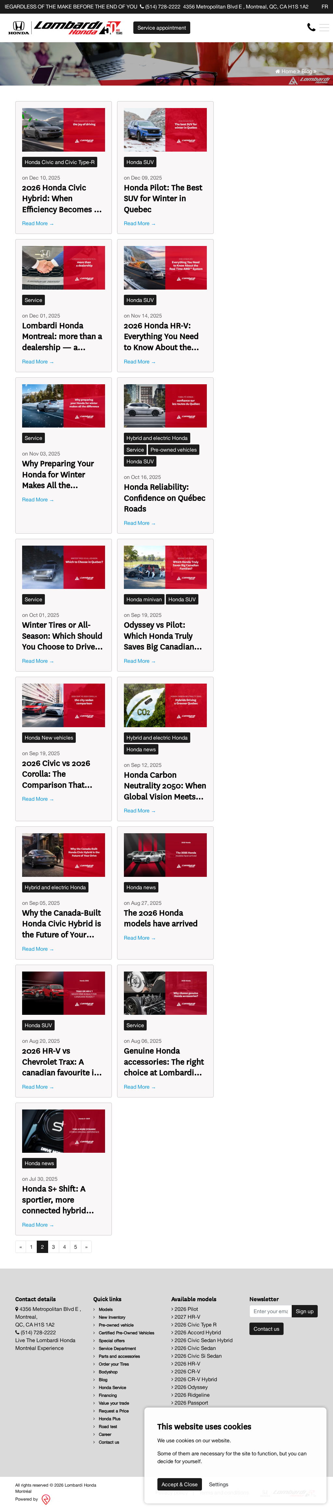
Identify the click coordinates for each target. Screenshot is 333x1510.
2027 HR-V (186, 1317)
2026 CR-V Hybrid (195, 1379)
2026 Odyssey (190, 1387)
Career (104, 1434)
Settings (218, 1484)
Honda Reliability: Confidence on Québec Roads (165, 497)
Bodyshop (108, 1371)
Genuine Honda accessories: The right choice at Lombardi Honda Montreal (164, 1061)
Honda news (141, 749)
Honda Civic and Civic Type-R (60, 162)
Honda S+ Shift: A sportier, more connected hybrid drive (54, 1199)
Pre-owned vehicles (174, 450)
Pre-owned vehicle (116, 1325)
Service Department (117, 1348)
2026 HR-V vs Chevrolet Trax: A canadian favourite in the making (60, 1061)
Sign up (304, 1311)
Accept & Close (180, 1484)
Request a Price (113, 1410)
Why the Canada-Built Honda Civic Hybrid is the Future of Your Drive (61, 923)
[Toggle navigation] (324, 27)
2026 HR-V (186, 1364)
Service (33, 300)
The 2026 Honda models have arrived (161, 918)
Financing (107, 1395)
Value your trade (113, 1403)
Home (288, 71)
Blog (306, 71)
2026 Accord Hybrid (197, 1332)
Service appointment (162, 28)
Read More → (38, 223)
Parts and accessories (119, 1356)
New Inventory (111, 1317)
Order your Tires (113, 1364)
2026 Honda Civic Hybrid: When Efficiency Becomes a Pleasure (60, 198)
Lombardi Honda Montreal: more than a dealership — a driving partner (62, 336)
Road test (107, 1426)
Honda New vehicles (49, 738)
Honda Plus (109, 1418)
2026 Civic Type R (195, 1324)
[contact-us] (311, 27)
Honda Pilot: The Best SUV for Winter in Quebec (163, 198)
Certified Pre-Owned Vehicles (126, 1332)
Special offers (111, 1340)
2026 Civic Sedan (194, 1348)
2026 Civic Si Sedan (197, 1356)
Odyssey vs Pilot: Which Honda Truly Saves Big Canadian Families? (159, 635)
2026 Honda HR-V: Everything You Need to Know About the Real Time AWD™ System (161, 336)
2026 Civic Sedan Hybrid (203, 1340)
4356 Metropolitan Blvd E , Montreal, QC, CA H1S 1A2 (246, 6)
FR (325, 6)
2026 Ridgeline (191, 1395)
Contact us (108, 1442)
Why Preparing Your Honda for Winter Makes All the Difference (58, 473)
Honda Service (112, 1387)
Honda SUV (140, 162)
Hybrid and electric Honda (157, 438)
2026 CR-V (186, 1371)
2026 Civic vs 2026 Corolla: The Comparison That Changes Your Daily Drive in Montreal (56, 773)
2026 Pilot (185, 1309)
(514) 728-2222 (162, 6)
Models (105, 1309)
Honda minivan (144, 599)
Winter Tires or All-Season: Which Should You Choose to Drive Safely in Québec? (62, 635)
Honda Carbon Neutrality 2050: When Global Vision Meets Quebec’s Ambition (165, 785)
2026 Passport (190, 1403)
